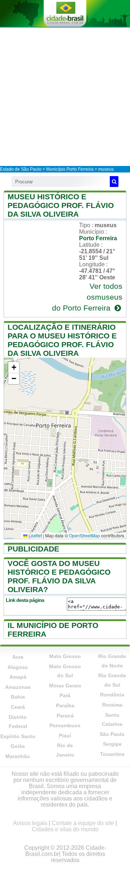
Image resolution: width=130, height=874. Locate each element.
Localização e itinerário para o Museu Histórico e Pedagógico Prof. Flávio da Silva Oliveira (62, 340)
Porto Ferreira (98, 238)
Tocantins (112, 754)
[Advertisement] (65, 96)
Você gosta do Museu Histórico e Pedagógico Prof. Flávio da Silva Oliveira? (59, 576)
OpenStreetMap (84, 535)
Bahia (18, 697)
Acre (17, 657)
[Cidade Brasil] (65, 13)
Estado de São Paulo (21, 169)
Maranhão (17, 756)
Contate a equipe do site (83, 823)
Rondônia (112, 695)
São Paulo (112, 734)
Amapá (17, 677)
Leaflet (34, 535)
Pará (65, 695)
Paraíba (65, 705)
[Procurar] (114, 181)
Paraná (65, 716)
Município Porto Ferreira (70, 169)
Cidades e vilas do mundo (65, 829)
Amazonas (18, 687)
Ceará (18, 707)
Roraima (112, 705)
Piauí (65, 735)
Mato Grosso (65, 656)
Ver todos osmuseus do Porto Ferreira (87, 297)
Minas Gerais (65, 685)
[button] (13, 367)
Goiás (17, 746)
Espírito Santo (17, 736)
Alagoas (18, 667)
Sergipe (112, 744)
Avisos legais (30, 823)
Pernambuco (65, 725)
